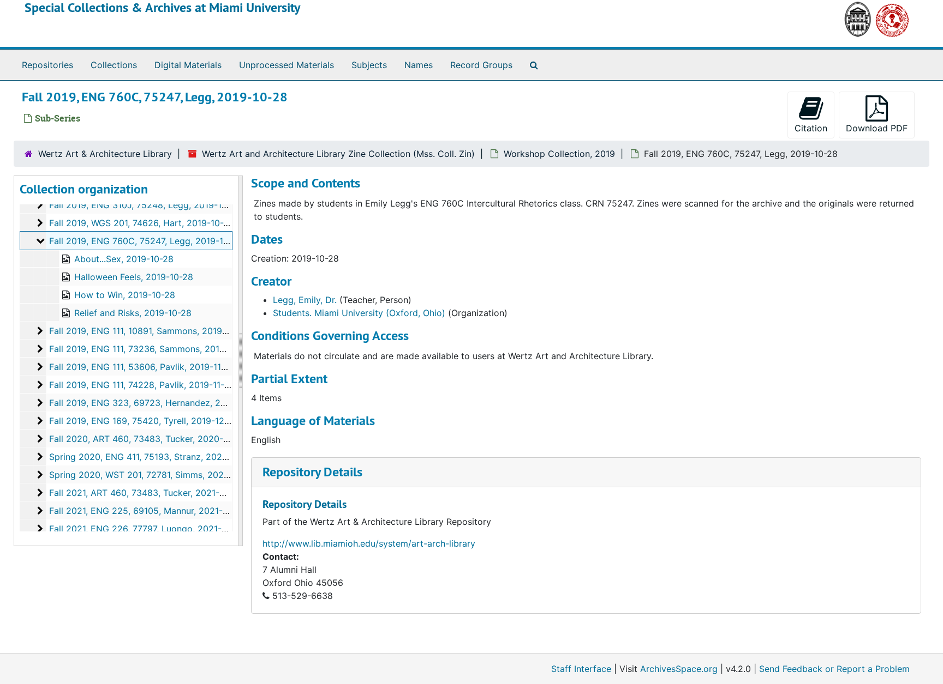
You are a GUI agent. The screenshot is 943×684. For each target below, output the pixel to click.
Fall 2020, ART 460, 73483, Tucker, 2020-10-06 (148, 438)
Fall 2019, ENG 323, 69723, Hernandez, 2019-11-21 (154, 402)
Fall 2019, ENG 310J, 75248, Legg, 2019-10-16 (144, 204)
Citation (811, 128)
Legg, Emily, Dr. (305, 299)
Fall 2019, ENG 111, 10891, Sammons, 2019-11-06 (148, 330)
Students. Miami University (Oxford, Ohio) (359, 312)
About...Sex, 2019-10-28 (124, 258)
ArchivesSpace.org (679, 668)
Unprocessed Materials (286, 64)
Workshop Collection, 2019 (559, 153)
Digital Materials (188, 64)
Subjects (369, 64)
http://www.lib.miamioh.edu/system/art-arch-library (368, 543)
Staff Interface (581, 668)
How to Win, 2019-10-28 (124, 294)
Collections (114, 64)
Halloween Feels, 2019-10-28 (133, 276)
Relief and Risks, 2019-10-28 (133, 312)
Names (418, 64)
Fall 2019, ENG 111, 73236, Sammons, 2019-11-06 (150, 348)
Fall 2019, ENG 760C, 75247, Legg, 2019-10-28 (146, 240)
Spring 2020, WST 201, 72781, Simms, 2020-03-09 (154, 474)
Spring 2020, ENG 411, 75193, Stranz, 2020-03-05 (153, 456)
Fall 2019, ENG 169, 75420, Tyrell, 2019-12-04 (144, 420)
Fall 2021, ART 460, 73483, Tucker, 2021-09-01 (146, 492)
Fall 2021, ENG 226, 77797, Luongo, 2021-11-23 (146, 528)
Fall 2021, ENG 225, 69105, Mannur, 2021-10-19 (147, 510)
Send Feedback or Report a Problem (834, 668)
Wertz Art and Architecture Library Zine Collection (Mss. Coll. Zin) (338, 153)
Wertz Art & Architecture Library (105, 153)
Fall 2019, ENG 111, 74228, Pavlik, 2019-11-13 (141, 384)
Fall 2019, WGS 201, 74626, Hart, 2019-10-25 (141, 222)
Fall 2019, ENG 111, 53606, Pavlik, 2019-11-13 (141, 366)
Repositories (47, 64)
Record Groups (481, 64)
